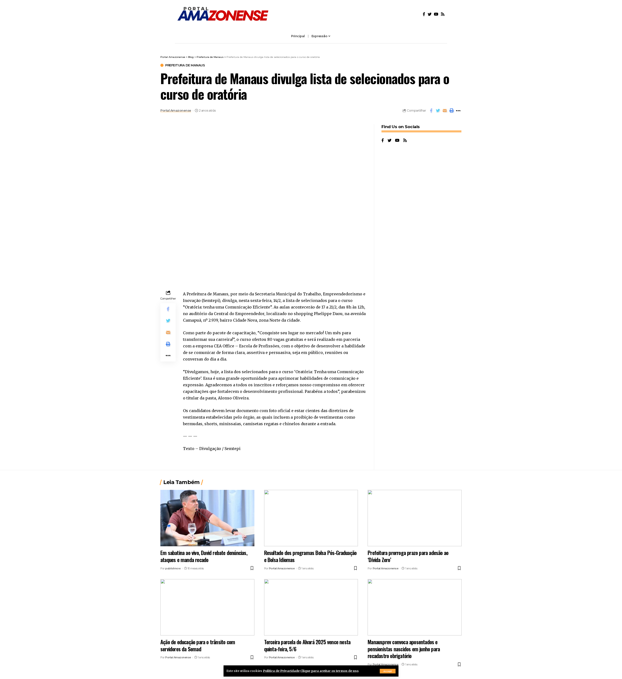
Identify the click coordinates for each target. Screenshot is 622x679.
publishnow (173, 568)
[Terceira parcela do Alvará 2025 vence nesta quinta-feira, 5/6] (311, 607)
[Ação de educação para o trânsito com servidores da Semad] (207, 607)
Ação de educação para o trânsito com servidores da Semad (197, 645)
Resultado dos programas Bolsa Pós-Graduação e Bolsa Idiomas (310, 556)
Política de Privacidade (281, 671)
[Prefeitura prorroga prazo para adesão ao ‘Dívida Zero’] (415, 518)
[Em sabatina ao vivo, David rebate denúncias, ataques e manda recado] (207, 518)
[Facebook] (424, 14)
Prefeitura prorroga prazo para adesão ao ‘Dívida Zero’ (408, 556)
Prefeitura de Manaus (185, 65)
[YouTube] (436, 14)
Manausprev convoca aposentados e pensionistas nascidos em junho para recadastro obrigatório (404, 649)
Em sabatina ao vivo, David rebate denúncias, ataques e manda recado (203, 556)
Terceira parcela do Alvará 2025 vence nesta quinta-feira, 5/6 (307, 645)
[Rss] (443, 14)
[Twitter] (429, 14)
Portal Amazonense (175, 110)
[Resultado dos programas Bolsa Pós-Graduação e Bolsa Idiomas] (311, 518)
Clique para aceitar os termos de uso (329, 671)
